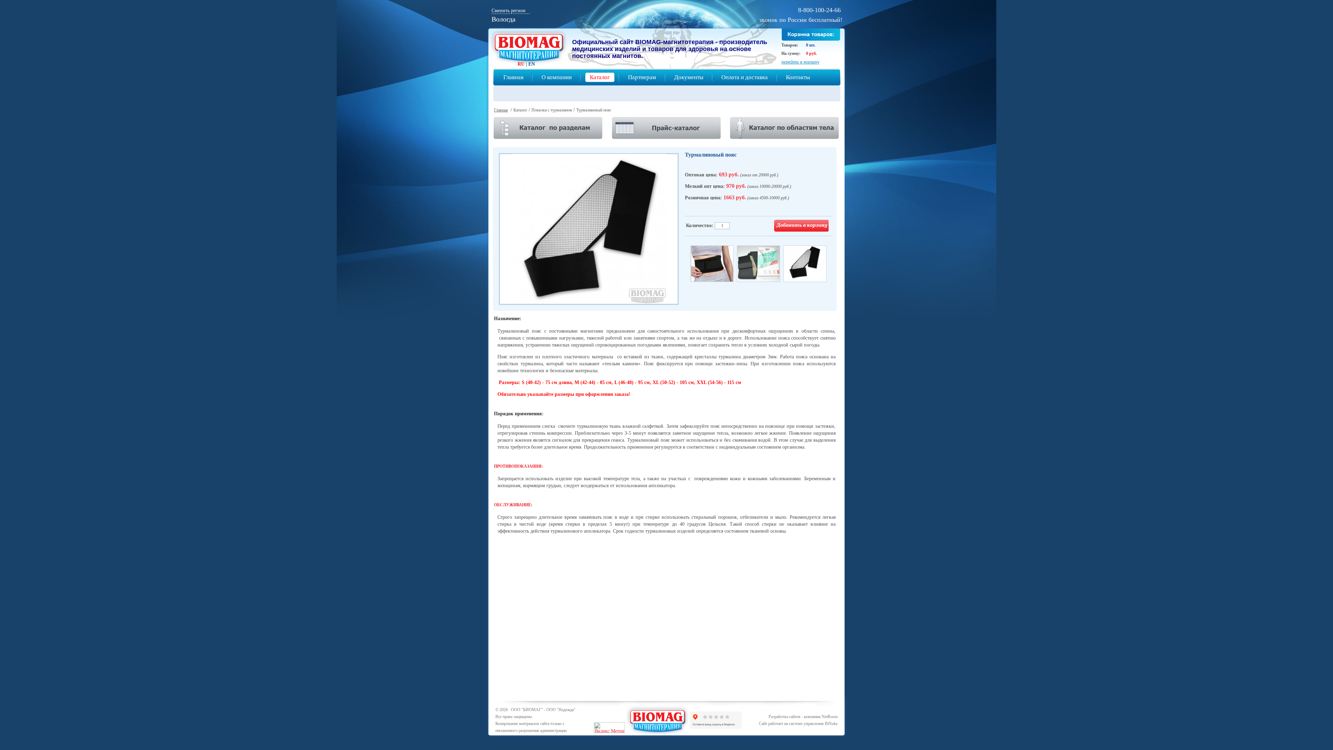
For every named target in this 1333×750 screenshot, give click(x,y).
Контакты (798, 77)
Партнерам (642, 77)
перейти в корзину (800, 62)
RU (521, 64)
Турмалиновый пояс (593, 110)
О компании (557, 77)
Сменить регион (509, 10)
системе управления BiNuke (813, 723)
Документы (688, 77)
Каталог (600, 77)
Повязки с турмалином (551, 110)
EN (531, 64)
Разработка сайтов (784, 716)
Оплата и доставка (744, 77)
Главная (513, 77)
